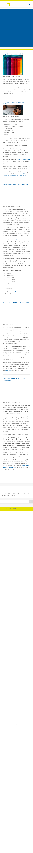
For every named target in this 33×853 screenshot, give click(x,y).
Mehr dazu (8, 370)
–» (21, 478)
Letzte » (25, 478)
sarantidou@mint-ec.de (23, 159)
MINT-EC (9, 147)
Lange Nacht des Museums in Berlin (13, 54)
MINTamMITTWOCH (15, 23)
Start (31, 502)
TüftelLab (14, 240)
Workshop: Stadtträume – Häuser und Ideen (15, 184)
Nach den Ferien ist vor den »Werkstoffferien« (16, 302)
